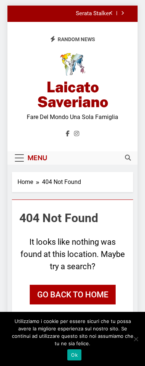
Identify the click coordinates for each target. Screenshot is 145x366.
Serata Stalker (93, 14)
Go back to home (72, 294)
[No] (135, 339)
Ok (74, 355)
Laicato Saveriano (72, 94)
